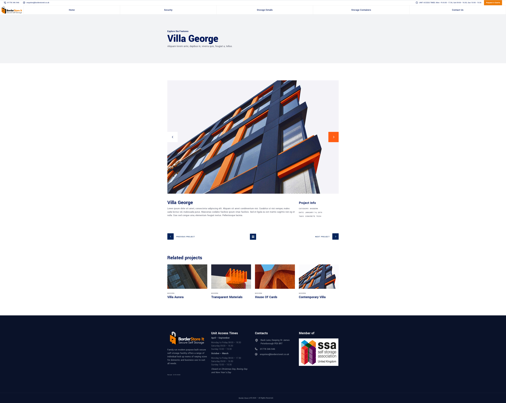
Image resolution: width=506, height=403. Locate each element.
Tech (318, 216)
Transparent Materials (226, 297)
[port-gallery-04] (253, 137)
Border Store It (244, 398)
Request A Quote (493, 2)
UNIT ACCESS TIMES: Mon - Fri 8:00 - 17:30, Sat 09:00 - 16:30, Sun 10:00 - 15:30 (450, 2)
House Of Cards (266, 297)
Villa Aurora (175, 297)
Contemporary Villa (312, 297)
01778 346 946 (13, 2)
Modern (314, 209)
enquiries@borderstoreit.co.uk (37, 2)
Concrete (310, 216)
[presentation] (172, 137)
